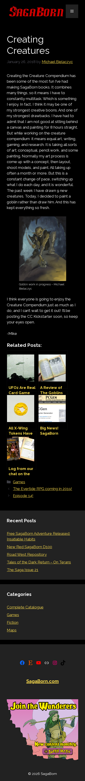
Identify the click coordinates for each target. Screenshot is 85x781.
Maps (12, 630)
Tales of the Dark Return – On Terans (39, 562)
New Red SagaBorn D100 (29, 547)
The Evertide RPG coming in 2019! (42, 488)
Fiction (12, 622)
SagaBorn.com (42, 681)
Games (19, 482)
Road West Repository (27, 554)
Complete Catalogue (25, 607)
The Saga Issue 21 (22, 570)
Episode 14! (23, 495)
